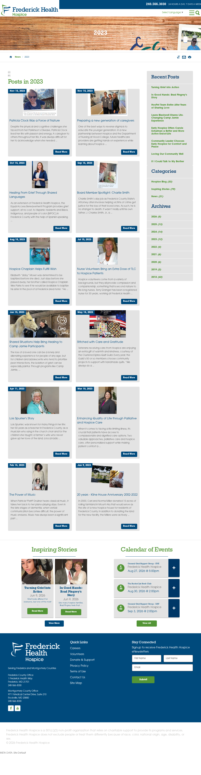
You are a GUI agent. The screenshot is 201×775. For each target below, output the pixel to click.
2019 (156, 270)
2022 (156, 247)
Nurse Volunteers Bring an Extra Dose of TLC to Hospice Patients (106, 271)
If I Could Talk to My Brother (167, 161)
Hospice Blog (161, 182)
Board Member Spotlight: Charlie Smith (103, 192)
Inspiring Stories (163, 189)
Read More (61, 152)
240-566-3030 (14, 685)
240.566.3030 (156, 4)
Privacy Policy (79, 666)
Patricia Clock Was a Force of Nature (34, 120)
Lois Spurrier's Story (21, 418)
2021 (156, 254)
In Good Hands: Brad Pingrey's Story (169, 96)
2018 (156, 277)
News (18, 57)
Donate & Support (82, 660)
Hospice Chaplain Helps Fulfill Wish (33, 269)
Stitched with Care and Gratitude (100, 342)
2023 (156, 239)
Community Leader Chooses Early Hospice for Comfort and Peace (169, 144)
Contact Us (77, 677)
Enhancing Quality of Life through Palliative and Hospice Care (107, 420)
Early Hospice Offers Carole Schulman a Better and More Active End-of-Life (167, 131)
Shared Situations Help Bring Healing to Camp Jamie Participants (35, 344)
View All (147, 623)
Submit (143, 679)
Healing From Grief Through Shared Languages (33, 195)
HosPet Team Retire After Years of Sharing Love (168, 106)
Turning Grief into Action (165, 87)
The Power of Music (22, 494)
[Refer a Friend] (184, 57)
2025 (156, 224)
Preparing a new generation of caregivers (105, 120)
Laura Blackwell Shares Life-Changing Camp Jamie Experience (167, 118)
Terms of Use (78, 671)
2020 (156, 262)
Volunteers (77, 654)
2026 (156, 217)
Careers (75, 648)
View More (54, 623)
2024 (156, 232)
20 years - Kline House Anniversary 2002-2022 (107, 494)
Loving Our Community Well (167, 154)
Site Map (76, 683)
